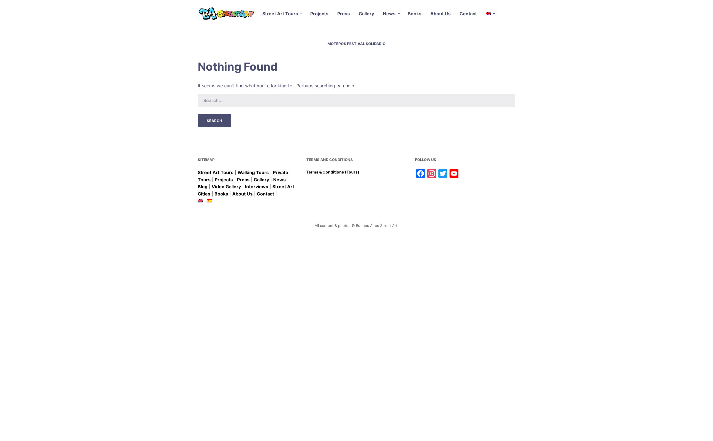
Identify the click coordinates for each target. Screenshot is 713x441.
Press (343, 13)
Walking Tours (253, 172)
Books (414, 13)
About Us (440, 13)
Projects (319, 13)
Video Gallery (226, 186)
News (389, 13)
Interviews (256, 186)
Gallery (366, 13)
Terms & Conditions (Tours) (332, 172)
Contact (468, 13)
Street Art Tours (280, 13)
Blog (202, 186)
